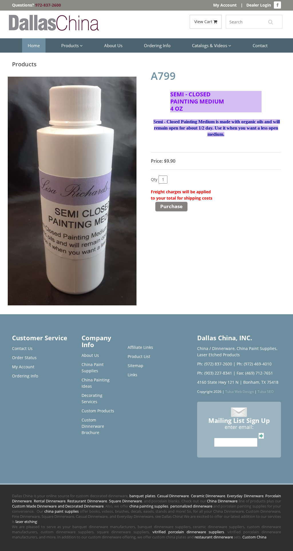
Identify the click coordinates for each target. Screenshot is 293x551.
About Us (113, 45)
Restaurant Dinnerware (87, 501)
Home (34, 45)
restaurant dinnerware (214, 537)
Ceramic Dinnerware (208, 495)
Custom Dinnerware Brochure (93, 426)
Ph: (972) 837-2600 (214, 364)
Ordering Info (157, 45)
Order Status (24, 357)
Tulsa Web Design (239, 391)
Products (70, 45)
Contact (260, 45)
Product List (139, 356)
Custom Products (98, 410)
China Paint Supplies (256, 348)
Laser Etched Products (218, 354)
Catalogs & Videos (210, 45)
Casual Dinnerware (173, 495)
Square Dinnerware (125, 501)
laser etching (26, 521)
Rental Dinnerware (50, 501)
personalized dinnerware (191, 506)
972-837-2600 (48, 5)
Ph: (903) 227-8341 (214, 373)
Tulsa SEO (266, 391)
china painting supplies (148, 506)
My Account (225, 5)
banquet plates (142, 495)
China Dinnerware (222, 501)
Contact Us (22, 348)
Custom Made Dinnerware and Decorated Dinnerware (58, 506)
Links (132, 374)
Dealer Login (258, 5)
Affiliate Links (140, 347)
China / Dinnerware (216, 348)
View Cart (203, 21)
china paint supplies (61, 511)
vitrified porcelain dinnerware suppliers (188, 531)
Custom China (254, 537)
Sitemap (135, 365)
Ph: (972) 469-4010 (254, 364)
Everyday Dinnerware (245, 495)
